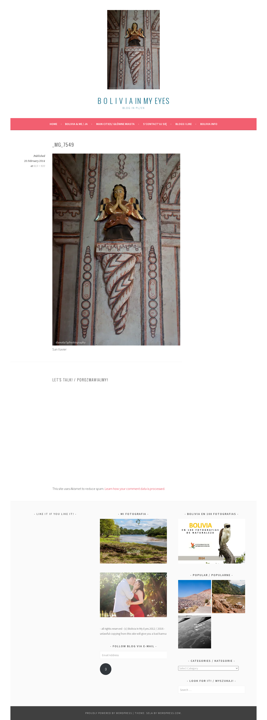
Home (53, 124)
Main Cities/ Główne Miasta (115, 124)
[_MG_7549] (116, 344)
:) (106, 669)
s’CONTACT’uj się (155, 124)
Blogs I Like (183, 124)
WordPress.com (169, 713)
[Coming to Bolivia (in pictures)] (194, 632)
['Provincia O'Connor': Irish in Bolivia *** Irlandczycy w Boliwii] (228, 597)
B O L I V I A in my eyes (133, 100)
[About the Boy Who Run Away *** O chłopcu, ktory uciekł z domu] (194, 597)
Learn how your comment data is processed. (135, 489)
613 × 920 (39, 166)
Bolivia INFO (208, 124)
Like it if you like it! (55, 514)
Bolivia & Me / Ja (76, 124)
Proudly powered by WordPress (108, 713)
